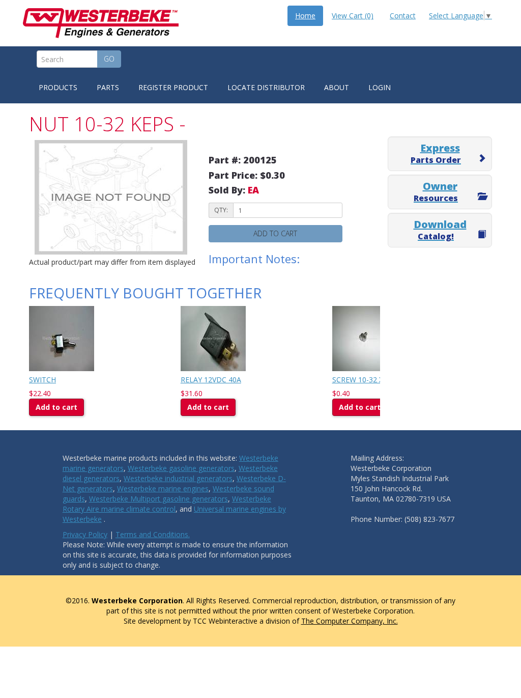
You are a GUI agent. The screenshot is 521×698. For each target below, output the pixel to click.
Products (58, 87)
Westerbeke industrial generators (178, 478)
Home (305, 15)
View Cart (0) (352, 15)
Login (379, 87)
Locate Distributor (266, 87)
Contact (403, 15)
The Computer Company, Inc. (349, 621)
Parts (108, 87)
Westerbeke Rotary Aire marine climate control (167, 504)
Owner (436, 191)
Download (440, 229)
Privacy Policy (85, 534)
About (336, 87)
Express (436, 153)
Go (109, 59)
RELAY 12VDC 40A (211, 379)
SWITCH (42, 379)
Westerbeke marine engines (163, 488)
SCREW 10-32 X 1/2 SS (369, 379)
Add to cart (275, 233)
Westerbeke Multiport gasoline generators (158, 499)
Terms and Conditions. (152, 534)
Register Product (173, 87)
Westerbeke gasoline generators (181, 468)
